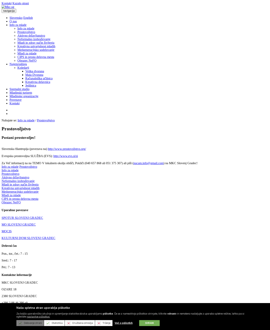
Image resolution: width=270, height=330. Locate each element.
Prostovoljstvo (26, 32)
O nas (13, 21)
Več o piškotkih (124, 322)
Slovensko (16, 17)
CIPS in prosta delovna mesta (35, 57)
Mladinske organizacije (23, 96)
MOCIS (7, 231)
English (28, 17)
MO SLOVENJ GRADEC (19, 224)
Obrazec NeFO (27, 60)
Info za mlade (17, 25)
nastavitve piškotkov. (38, 316)
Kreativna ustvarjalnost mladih (36, 46)
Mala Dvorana (34, 74)
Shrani (149, 323)
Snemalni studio (19, 89)
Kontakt (7, 3)
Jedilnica (30, 85)
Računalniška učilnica (39, 78)
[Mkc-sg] (8, 7)
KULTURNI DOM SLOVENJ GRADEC (28, 238)
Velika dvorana (34, 71)
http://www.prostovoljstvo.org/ (67, 149)
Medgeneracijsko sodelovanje (35, 50)
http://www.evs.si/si (65, 156)
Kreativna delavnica (37, 82)
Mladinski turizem (20, 92)
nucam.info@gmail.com (148, 163)
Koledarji (23, 67)
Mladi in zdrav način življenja (35, 42)
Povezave (15, 99)
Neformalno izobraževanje (33, 39)
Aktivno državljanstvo (31, 35)
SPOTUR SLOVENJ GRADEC (22, 217)
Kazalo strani (20, 3)
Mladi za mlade (27, 53)
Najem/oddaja (18, 64)
